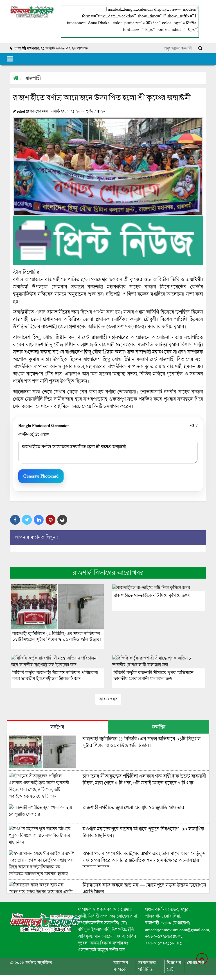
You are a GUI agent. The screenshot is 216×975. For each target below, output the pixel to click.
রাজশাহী (33, 78)
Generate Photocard (40, 476)
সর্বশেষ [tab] (57, 727)
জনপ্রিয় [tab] (158, 727)
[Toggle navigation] (10, 59)
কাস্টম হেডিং (33, 434)
